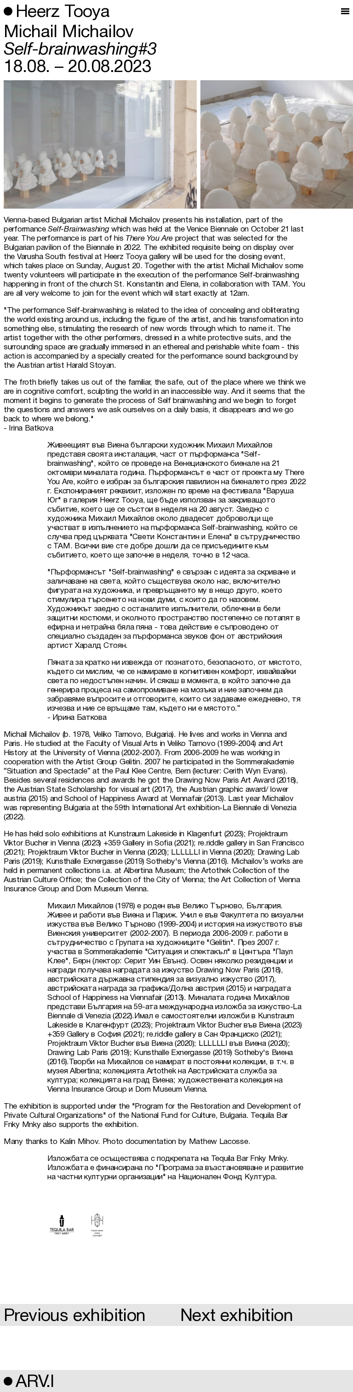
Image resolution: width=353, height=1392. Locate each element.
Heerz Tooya (62, 13)
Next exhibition (236, 1317)
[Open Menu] (345, 11)
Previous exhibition (75, 1317)
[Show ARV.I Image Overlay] (6, 1381)
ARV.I (35, 1383)
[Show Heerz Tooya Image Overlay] (6, 11)
